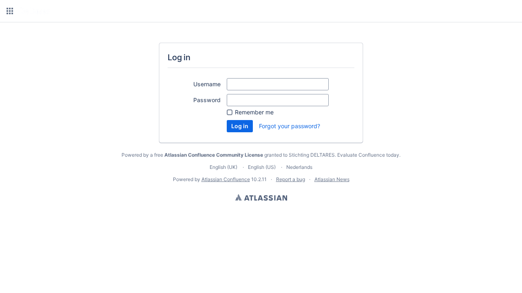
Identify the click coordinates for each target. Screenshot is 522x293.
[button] (9, 11)
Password (207, 99)
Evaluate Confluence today (368, 155)
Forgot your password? (289, 125)
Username (207, 84)
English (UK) (223, 167)
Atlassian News (331, 179)
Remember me (254, 112)
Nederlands (299, 167)
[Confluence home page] (34, 10)
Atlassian (261, 197)
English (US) (262, 167)
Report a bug (290, 179)
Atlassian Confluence (225, 179)
